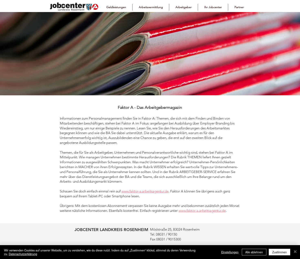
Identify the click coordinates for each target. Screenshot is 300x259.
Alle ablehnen (254, 252)
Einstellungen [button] (230, 252)
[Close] (295, 252)
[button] (116, 7)
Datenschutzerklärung (23, 254)
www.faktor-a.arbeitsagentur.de (145, 191)
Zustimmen (279, 252)
